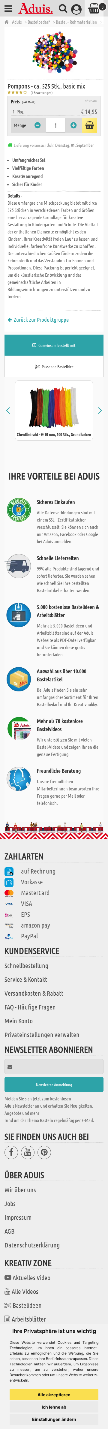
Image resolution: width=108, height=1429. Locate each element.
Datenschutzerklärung (32, 1245)
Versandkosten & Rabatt (33, 993)
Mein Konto (18, 1020)
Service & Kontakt (25, 979)
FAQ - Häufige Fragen (30, 1007)
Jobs (10, 1203)
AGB (9, 1231)
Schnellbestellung (26, 965)
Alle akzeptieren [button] (54, 1394)
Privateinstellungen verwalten (42, 1034)
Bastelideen (27, 1305)
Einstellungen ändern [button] (54, 1419)
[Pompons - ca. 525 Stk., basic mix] (56, 52)
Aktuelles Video (31, 1277)
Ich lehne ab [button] (54, 1406)
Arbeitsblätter (29, 1319)
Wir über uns (20, 1189)
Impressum (18, 1217)
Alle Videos (25, 1291)
